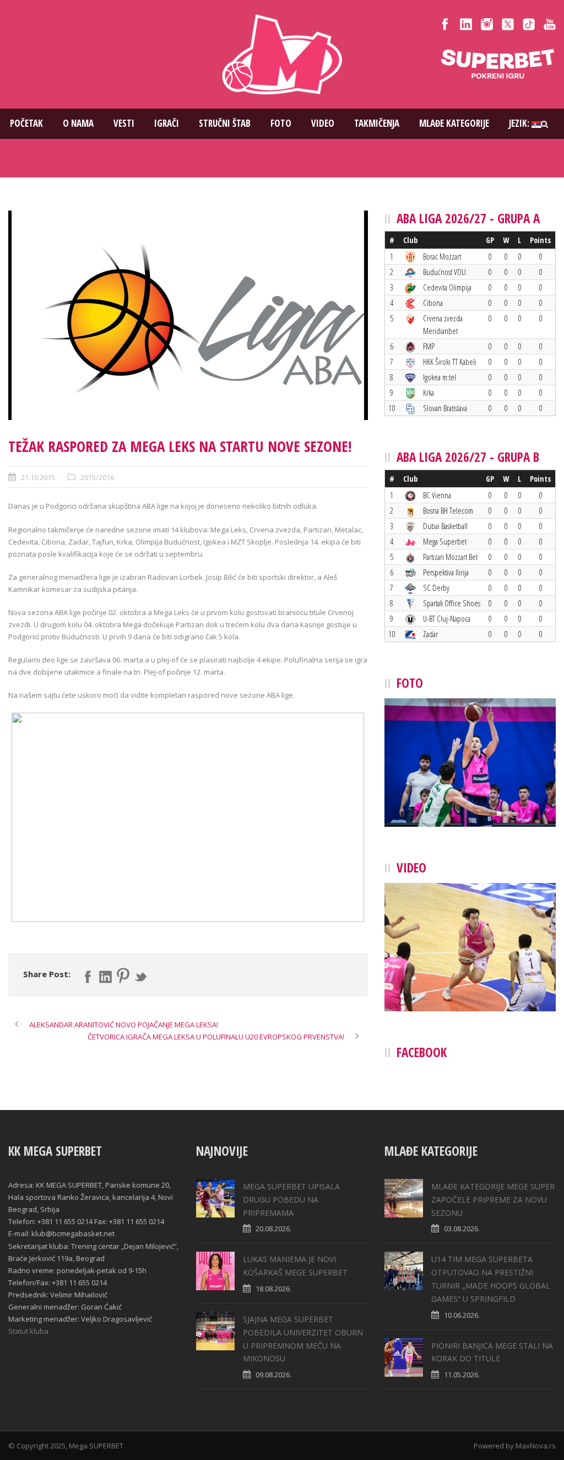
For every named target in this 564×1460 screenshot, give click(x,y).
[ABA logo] (188, 315)
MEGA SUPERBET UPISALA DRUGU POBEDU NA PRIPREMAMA (291, 1199)
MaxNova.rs (536, 1446)
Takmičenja (376, 123)
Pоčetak (26, 123)
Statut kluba (28, 1331)
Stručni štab (225, 123)
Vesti (123, 123)
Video (322, 123)
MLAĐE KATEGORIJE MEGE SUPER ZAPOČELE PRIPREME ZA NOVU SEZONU (493, 1199)
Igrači (166, 123)
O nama (78, 123)
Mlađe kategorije (454, 123)
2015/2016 (97, 477)
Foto (280, 123)
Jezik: (520, 123)
